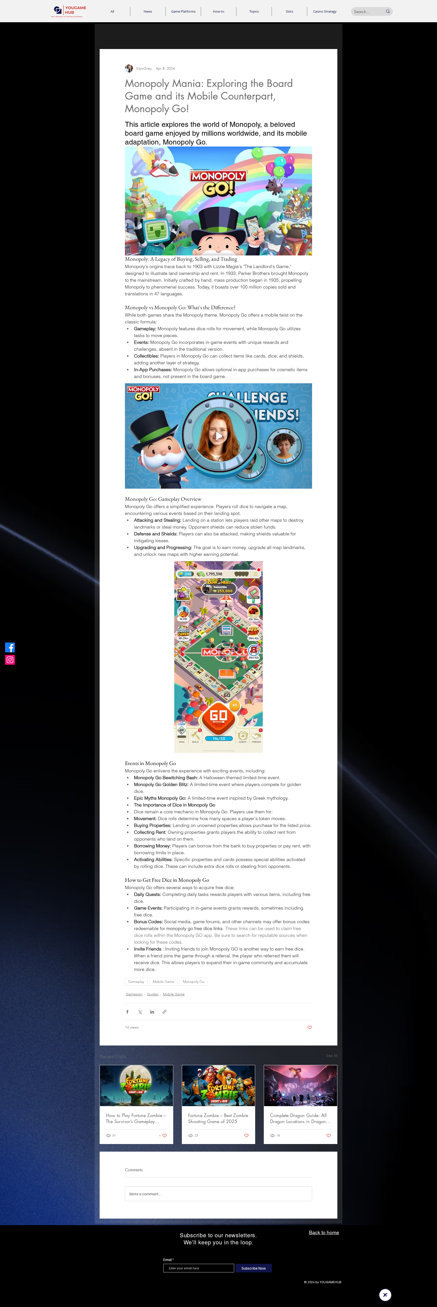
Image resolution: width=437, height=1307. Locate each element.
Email (167, 1260)
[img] (68, 17)
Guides (153, 994)
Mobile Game (163, 981)
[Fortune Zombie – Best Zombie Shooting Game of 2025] (218, 1085)
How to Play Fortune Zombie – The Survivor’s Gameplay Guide (136, 1118)
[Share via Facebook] (127, 1011)
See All (331, 1055)
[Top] (385, 1295)
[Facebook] (10, 647)
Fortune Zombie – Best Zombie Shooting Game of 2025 (218, 1118)
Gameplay (136, 981)
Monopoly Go (193, 981)
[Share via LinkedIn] (152, 1011)
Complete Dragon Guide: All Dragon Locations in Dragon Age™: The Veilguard (298, 1118)
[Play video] (218, 435)
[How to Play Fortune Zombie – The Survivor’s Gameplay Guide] (136, 1085)
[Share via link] (164, 1011)
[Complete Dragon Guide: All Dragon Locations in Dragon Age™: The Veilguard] (300, 1085)
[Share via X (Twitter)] (139, 1011)
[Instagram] (10, 660)
